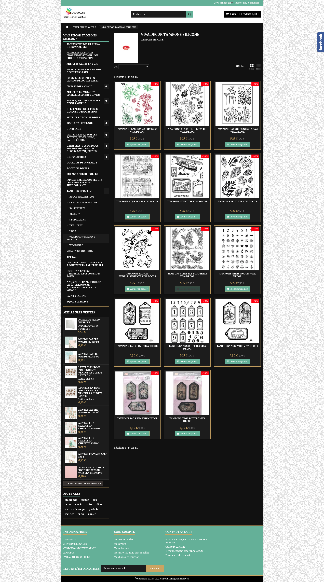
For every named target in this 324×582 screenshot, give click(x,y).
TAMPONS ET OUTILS (79, 191)
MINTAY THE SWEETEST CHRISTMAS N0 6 (89, 426)
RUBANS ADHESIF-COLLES (82, 174)
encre (81, 514)
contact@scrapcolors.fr (188, 551)
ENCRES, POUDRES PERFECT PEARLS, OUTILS (83, 102)
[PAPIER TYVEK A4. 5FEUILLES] (71, 324)
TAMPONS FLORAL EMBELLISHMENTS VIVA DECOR (137, 275)
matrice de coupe (75, 509)
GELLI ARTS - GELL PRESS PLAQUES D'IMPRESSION (82, 110)
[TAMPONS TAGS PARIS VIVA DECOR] (237, 321)
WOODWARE (76, 245)
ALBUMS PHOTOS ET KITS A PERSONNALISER (83, 45)
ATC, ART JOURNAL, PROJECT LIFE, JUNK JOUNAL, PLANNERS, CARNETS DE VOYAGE (84, 286)
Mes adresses (121, 548)
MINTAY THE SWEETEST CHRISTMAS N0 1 (88, 440)
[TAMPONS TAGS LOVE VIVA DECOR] (137, 321)
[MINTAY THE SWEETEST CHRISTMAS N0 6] (71, 428)
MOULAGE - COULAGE (79, 123)
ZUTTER (71, 256)
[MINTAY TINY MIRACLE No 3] (71, 457)
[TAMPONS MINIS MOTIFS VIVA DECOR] (237, 249)
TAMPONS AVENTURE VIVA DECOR (187, 201)
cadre (89, 504)
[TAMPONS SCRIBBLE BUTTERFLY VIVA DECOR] (187, 249)
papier (92, 514)
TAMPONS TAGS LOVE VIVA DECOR (137, 346)
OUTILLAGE (74, 129)
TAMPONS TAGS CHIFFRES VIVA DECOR (187, 347)
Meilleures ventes (79, 312)
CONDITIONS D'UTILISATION (79, 548)
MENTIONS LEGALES (75, 544)
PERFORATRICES (77, 157)
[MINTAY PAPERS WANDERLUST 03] (71, 342)
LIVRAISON (69, 539)
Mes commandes (123, 539)
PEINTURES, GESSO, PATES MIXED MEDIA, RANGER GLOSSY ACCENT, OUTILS (83, 148)
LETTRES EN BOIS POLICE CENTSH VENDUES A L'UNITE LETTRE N (90, 371)
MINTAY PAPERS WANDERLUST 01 (88, 355)
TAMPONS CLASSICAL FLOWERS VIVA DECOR (187, 130)
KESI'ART (74, 214)
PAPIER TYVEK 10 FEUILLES (89, 321)
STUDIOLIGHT (77, 219)
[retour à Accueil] (66, 27)
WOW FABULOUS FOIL (80, 251)
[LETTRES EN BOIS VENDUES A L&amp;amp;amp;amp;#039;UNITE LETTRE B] (71, 372)
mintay (85, 499)
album (99, 504)
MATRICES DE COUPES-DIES (83, 117)
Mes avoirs (120, 544)
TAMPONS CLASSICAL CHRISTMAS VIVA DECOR (137, 130)
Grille (251, 69)
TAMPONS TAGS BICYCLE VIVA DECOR (187, 420)
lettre (68, 504)
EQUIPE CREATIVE (77, 301)
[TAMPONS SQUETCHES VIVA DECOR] (137, 176)
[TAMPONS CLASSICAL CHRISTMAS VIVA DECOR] (137, 104)
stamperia (71, 499)
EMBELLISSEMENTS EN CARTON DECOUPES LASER (82, 79)
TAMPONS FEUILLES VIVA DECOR (237, 201)
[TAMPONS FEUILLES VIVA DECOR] (237, 176)
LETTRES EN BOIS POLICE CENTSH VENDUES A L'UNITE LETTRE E (90, 391)
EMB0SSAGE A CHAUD (79, 86)
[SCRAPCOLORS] (94, 12)
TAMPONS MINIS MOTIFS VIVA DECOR (237, 275)
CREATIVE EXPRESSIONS (83, 202)
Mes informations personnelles (131, 552)
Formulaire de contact (177, 555)
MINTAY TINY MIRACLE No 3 (92, 455)
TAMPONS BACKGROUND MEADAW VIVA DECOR (237, 130)
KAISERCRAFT (77, 208)
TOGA (72, 231)
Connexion (253, 3)
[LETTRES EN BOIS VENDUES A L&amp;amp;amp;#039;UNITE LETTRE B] (71, 392)
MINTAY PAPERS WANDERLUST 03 (88, 340)
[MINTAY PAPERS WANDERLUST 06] (71, 413)
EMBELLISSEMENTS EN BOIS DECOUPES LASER (84, 71)
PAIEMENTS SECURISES (76, 557)
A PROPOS (69, 552)
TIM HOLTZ (76, 225)
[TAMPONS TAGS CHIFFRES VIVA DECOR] (187, 321)
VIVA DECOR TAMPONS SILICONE (81, 238)
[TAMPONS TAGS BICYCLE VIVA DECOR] (187, 393)
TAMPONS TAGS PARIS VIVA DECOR (237, 346)
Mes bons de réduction (126, 557)
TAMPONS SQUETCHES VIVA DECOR (137, 201)
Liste (258, 69)
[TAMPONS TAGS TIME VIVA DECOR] (137, 393)
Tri (115, 66)
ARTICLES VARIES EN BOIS (82, 63)
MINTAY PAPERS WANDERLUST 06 (88, 411)
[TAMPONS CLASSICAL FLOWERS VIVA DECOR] (187, 104)
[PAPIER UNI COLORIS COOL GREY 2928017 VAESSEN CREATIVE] (71, 472)
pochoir (93, 509)
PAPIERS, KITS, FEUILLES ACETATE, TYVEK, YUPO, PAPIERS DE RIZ (82, 137)
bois (95, 499)
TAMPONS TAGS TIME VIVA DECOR (137, 418)
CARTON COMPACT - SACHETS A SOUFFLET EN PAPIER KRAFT (85, 264)
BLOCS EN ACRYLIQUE (81, 196)
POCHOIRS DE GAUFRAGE (82, 162)
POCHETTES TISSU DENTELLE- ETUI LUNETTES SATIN (84, 274)
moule (78, 504)
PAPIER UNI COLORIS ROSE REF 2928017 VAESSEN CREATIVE (91, 470)
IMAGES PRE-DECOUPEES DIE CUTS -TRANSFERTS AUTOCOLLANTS (84, 182)
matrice (69, 514)
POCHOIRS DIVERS (78, 168)
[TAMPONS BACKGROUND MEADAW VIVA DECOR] (237, 104)
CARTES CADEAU (76, 296)
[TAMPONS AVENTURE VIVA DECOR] (187, 176)
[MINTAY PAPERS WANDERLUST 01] (71, 357)
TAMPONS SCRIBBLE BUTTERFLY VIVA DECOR (187, 275)
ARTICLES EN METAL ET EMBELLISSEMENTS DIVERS (83, 93)
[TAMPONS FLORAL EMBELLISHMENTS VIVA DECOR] (137, 249)
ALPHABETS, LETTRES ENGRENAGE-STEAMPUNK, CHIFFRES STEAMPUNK (83, 55)
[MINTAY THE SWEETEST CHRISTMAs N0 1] (71, 442)
